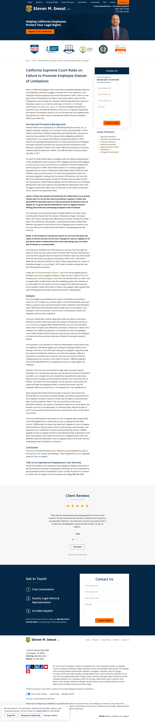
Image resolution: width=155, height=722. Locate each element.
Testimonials (94, 2)
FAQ (104, 2)
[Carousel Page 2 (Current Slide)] (77, 539)
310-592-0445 (122, 11)
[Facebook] (28, 667)
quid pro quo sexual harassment (43, 165)
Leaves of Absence (108, 142)
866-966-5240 (122, 8)
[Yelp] (28, 671)
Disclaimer (95, 640)
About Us (39, 2)
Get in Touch (36, 578)
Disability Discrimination (110, 139)
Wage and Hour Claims (110, 147)
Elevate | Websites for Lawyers (114, 716)
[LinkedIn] (37, 667)
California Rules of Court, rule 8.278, (51, 272)
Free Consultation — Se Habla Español (111, 6)
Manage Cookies (68, 694)
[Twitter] (32, 667)
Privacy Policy (106, 640)
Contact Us (123, 2)
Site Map (116, 640)
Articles (113, 2)
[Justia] (41, 667)
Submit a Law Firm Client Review (77, 555)
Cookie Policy (54, 694)
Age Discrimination (108, 137)
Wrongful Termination (110, 152)
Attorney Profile (52, 2)
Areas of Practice (68, 2)
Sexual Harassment (108, 144)
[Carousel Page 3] (82, 539)
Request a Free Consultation (40, 31)
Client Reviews (77, 495)
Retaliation (105, 149)
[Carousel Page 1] (73, 539)
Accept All (11, 715)
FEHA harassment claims (46, 310)
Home (30, 2)
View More (77, 547)
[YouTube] (46, 667)
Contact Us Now (111, 123)
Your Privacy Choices (39, 694)
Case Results (82, 2)
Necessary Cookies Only (30, 715)
